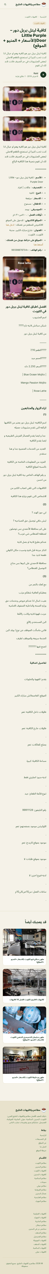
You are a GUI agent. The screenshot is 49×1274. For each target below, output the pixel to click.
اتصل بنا (43, 1146)
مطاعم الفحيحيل (40, 1236)
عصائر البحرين (41, 1193)
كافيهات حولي (41, 1252)
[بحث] (5, 4)
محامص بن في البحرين (37, 1229)
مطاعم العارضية (40, 1197)
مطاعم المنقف (40, 1233)
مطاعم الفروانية (40, 1189)
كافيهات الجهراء (40, 1217)
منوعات (43, 1182)
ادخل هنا (10, 224)
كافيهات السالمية (39, 1248)
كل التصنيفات (40, 1139)
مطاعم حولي (41, 1186)
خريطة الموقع (41, 1150)
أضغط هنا (38, 244)
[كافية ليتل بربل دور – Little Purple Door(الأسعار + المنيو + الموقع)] (24, 128)
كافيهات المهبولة (39, 1240)
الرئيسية (43, 17)
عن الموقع (42, 1143)
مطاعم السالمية (40, 1178)
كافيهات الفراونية (39, 1213)
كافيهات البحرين (40, 1174)
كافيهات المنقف (40, 1244)
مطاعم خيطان (41, 1225)
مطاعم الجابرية (40, 1221)
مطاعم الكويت (40, 1163)
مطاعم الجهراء (41, 1201)
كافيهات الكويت (31, 17)
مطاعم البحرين (40, 1167)
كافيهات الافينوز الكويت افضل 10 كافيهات (27, 999)
